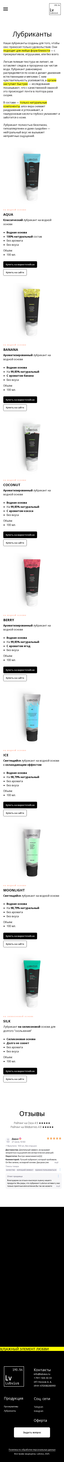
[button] (32, 214)
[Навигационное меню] (5, 9)
